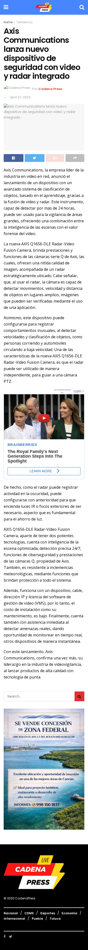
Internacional (14, 918)
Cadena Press (50, 89)
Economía (69, 913)
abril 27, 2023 (20, 97)
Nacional (11, 913)
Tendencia (24, 22)
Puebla (37, 918)
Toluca (55, 918)
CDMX (29, 913)
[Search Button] (79, 696)
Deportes (47, 913)
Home (8, 22)
